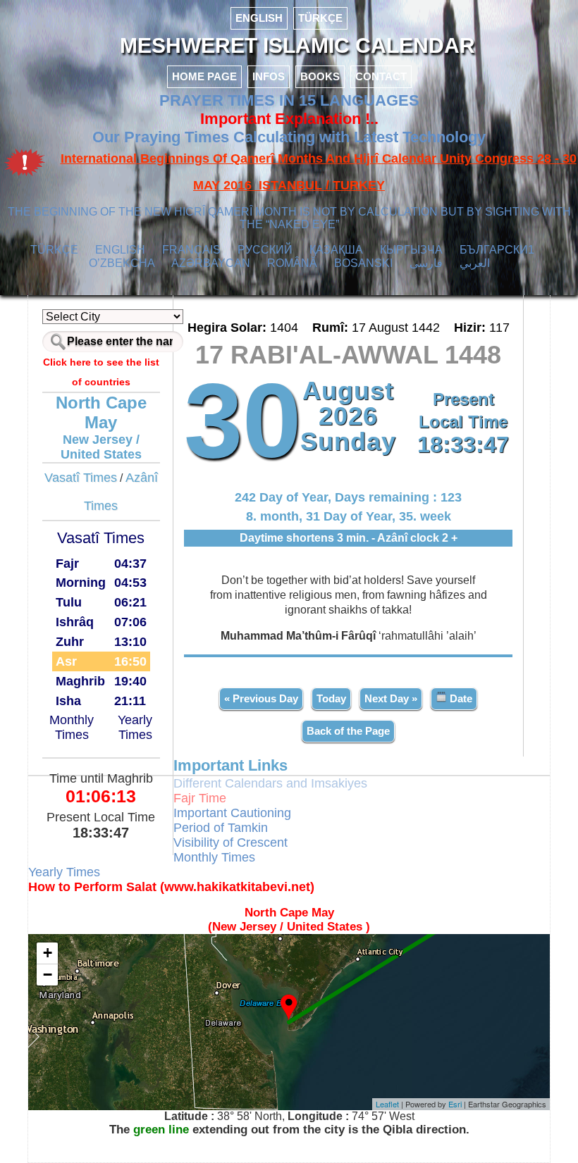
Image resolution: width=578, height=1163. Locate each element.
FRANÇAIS (191, 250)
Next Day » (390, 698)
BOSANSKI (363, 263)
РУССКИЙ (265, 250)
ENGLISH (259, 18)
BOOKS (320, 76)
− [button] (47, 974)
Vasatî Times (80, 478)
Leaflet (387, 1103)
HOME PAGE (204, 76)
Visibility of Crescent (230, 842)
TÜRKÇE (320, 18)
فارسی (426, 263)
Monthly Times (71, 727)
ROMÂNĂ (292, 263)
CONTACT (381, 76)
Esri (455, 1103)
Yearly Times (135, 727)
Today (331, 698)
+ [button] (47, 953)
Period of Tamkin (220, 828)
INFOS (268, 76)
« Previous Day (261, 698)
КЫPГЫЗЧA (411, 250)
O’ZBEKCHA (122, 263)
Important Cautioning (232, 813)
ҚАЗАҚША (336, 250)
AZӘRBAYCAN (210, 263)
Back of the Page (348, 731)
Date (459, 698)
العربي (475, 263)
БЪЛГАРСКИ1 (497, 250)
